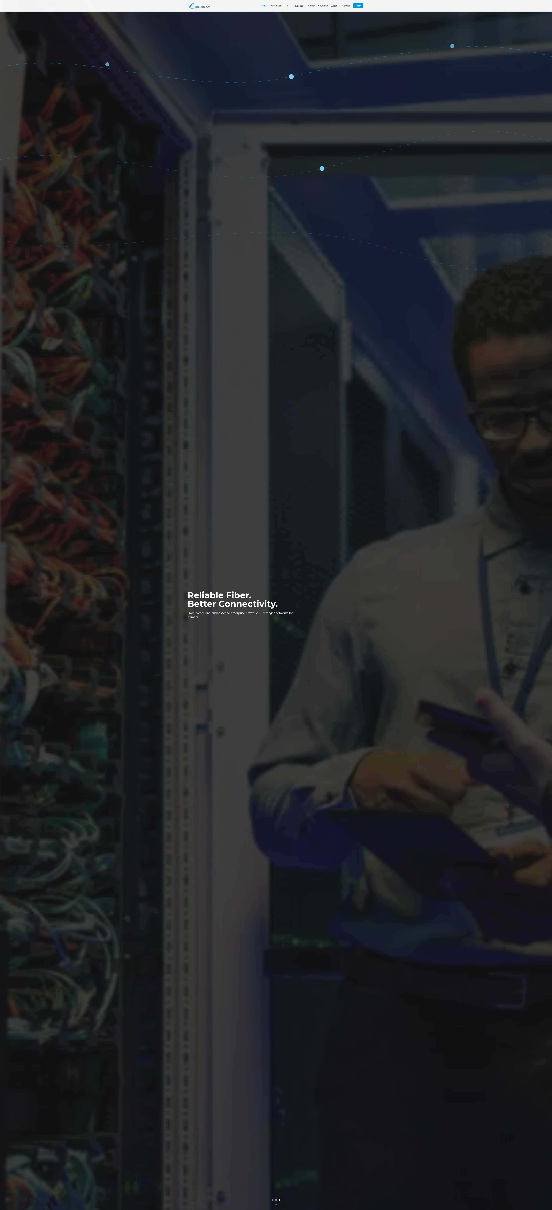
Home (264, 5)
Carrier (311, 5)
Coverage (323, 5)
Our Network (276, 5)
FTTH (288, 5)
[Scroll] (276, 1205)
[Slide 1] (272, 1200)
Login (358, 5)
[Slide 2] (276, 1200)
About (334, 6)
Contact (346, 5)
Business (299, 6)
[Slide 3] (279, 1200)
